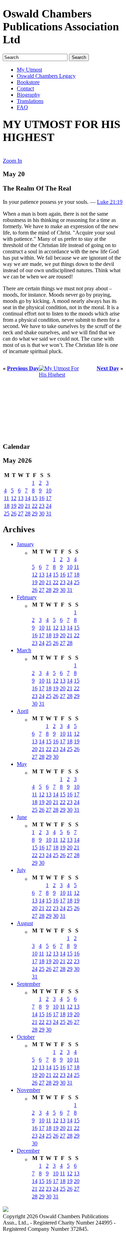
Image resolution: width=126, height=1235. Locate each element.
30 (41, 513)
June (22, 817)
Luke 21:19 (109, 202)
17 (48, 498)
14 (27, 498)
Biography (28, 95)
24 (48, 506)
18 (6, 506)
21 (27, 506)
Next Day (108, 368)
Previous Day (23, 368)
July (21, 870)
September (28, 984)
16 (41, 498)
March (24, 650)
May (22, 764)
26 (13, 513)
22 (34, 506)
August (25, 923)
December (28, 1151)
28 (27, 513)
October (26, 1037)
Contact (25, 88)
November (28, 1090)
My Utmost (29, 70)
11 (6, 498)
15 (34, 498)
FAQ (22, 107)
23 (41, 506)
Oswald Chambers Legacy (46, 76)
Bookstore (28, 82)
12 (13, 498)
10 (48, 490)
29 (34, 513)
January (25, 544)
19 (13, 506)
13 (20, 498)
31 (48, 513)
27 (20, 513)
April (22, 711)
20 (20, 506)
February (27, 597)
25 (6, 513)
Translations (30, 101)
